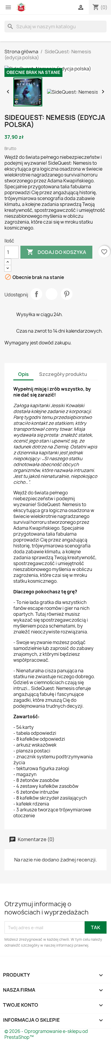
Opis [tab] (23, 374)
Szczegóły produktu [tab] (63, 374)
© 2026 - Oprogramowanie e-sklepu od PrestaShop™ (46, 1034)
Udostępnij (36, 294)
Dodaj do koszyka (56, 251)
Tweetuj (51, 294)
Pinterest (67, 294)
